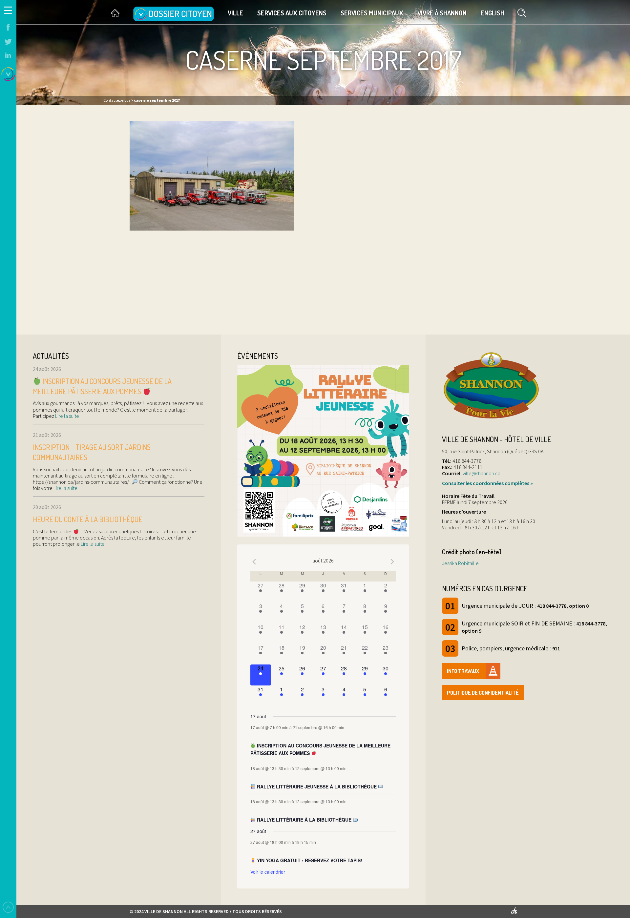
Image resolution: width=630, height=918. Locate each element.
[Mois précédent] (254, 561)
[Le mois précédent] (392, 561)
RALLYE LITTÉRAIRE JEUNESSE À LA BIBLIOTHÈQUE (317, 786)
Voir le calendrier (267, 871)
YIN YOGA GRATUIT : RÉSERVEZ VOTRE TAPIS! (309, 860)
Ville (235, 13)
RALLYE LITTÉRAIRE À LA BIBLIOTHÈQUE (304, 819)
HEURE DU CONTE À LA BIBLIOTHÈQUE (87, 519)
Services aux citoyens (291, 13)
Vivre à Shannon (442, 13)
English (492, 13)
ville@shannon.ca (481, 473)
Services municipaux (372, 13)
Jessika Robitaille (460, 563)
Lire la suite (66, 416)
